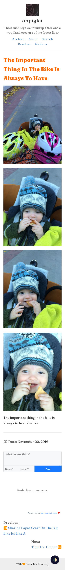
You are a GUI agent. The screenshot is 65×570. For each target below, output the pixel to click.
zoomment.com (49, 513)
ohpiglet (32, 20)
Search (47, 39)
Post (48, 469)
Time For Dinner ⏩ (46, 547)
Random (24, 44)
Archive (18, 39)
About (33, 39)
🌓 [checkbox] (55, 560)
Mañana (41, 44)
